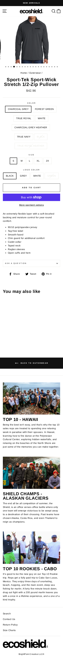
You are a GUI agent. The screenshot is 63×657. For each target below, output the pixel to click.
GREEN (51, 176)
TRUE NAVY (23, 136)
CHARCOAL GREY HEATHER (30, 127)
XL (38, 161)
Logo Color (31, 170)
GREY (23, 176)
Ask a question (16, 263)
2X (47, 161)
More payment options (31, 205)
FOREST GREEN (44, 109)
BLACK (41, 136)
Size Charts (9, 630)
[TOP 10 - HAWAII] (31, 398)
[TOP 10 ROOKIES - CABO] (31, 547)
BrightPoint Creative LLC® (31, 654)
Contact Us (9, 619)
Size (31, 155)
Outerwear (35, 73)
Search (7, 613)
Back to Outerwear (34, 363)
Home (23, 73)
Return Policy (10, 624)
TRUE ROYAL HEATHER (30, 146)
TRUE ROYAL (23, 118)
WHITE (42, 118)
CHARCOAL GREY (18, 109)
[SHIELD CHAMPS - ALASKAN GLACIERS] (31, 473)
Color (31, 103)
